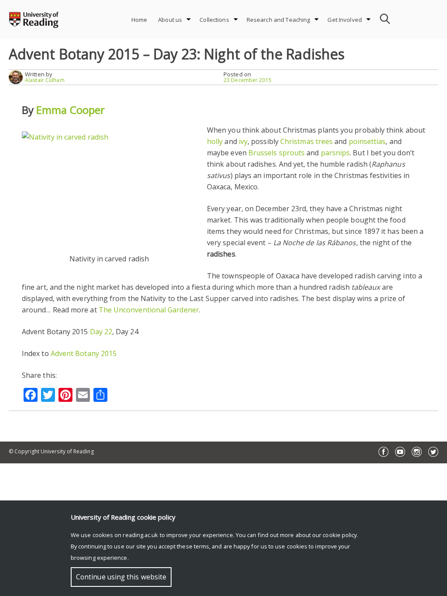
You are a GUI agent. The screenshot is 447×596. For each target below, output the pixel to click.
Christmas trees (306, 141)
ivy (243, 141)
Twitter (433, 452)
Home (139, 20)
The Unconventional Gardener (149, 310)
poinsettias (367, 141)
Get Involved (344, 20)
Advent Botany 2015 (84, 353)
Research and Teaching (278, 20)
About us (170, 20)
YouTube (400, 452)
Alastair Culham (45, 80)
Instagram (417, 452)
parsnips (335, 153)
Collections (214, 20)
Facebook (383, 452)
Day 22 (101, 331)
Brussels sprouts (276, 153)
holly (215, 141)
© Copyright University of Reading (51, 451)
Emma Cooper (70, 110)
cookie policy (340, 535)
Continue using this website (121, 577)
